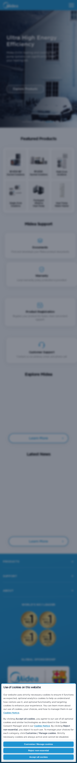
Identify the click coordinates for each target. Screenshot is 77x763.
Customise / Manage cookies (38, 744)
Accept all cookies (38, 757)
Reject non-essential (38, 750)
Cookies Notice (11, 713)
